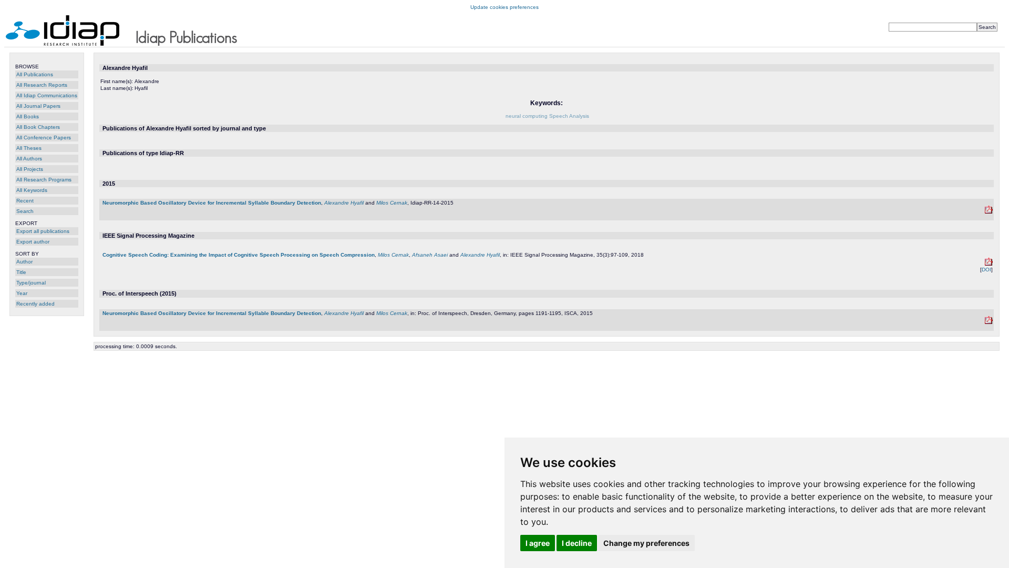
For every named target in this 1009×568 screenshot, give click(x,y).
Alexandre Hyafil (344, 203)
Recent (25, 201)
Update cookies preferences (504, 7)
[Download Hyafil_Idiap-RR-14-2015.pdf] (989, 212)
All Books (27, 116)
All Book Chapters (38, 127)
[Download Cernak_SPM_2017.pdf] (989, 264)
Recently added (35, 304)
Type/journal (31, 283)
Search (25, 211)
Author (24, 262)
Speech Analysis (569, 116)
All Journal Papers (38, 106)
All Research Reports (41, 85)
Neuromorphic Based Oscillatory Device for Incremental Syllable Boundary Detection (211, 203)
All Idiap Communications (46, 95)
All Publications (34, 74)
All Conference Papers (43, 137)
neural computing (527, 116)
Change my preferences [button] (646, 543)
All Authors (29, 158)
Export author (32, 242)
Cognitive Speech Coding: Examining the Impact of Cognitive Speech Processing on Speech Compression (238, 255)
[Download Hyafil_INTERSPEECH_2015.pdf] (989, 322)
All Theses (29, 148)
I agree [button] (538, 543)
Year (21, 293)
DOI (986, 269)
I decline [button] (577, 543)
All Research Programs (43, 179)
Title (21, 272)
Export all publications (42, 231)
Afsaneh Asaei (430, 255)
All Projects (29, 169)
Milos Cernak (391, 203)
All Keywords (31, 190)
